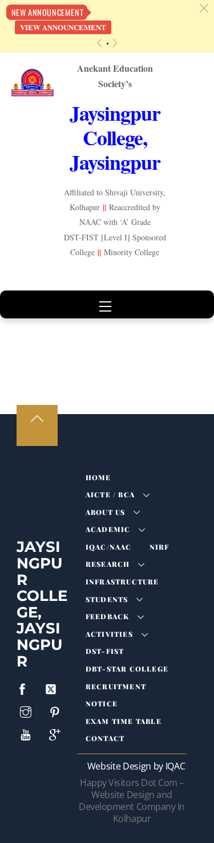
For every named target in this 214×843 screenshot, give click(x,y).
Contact (105, 738)
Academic (108, 529)
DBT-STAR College (127, 668)
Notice (102, 703)
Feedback (108, 616)
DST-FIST (105, 651)
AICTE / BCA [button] (110, 494)
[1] (107, 43)
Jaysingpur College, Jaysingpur (42, 604)
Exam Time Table (123, 721)
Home (98, 477)
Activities (109, 634)
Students (107, 599)
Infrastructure (122, 581)
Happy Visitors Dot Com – (131, 800)
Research (108, 563)
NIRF (159, 546)
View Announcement (63, 27)
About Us (106, 512)
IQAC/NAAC (109, 546)
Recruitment (116, 686)
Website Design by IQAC (136, 766)
